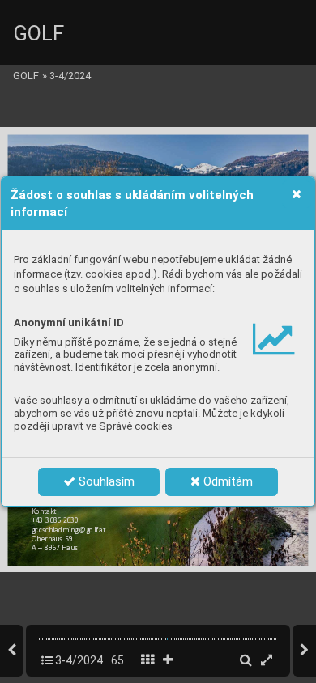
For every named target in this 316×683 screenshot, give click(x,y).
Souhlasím (105, 481)
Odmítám (226, 481)
